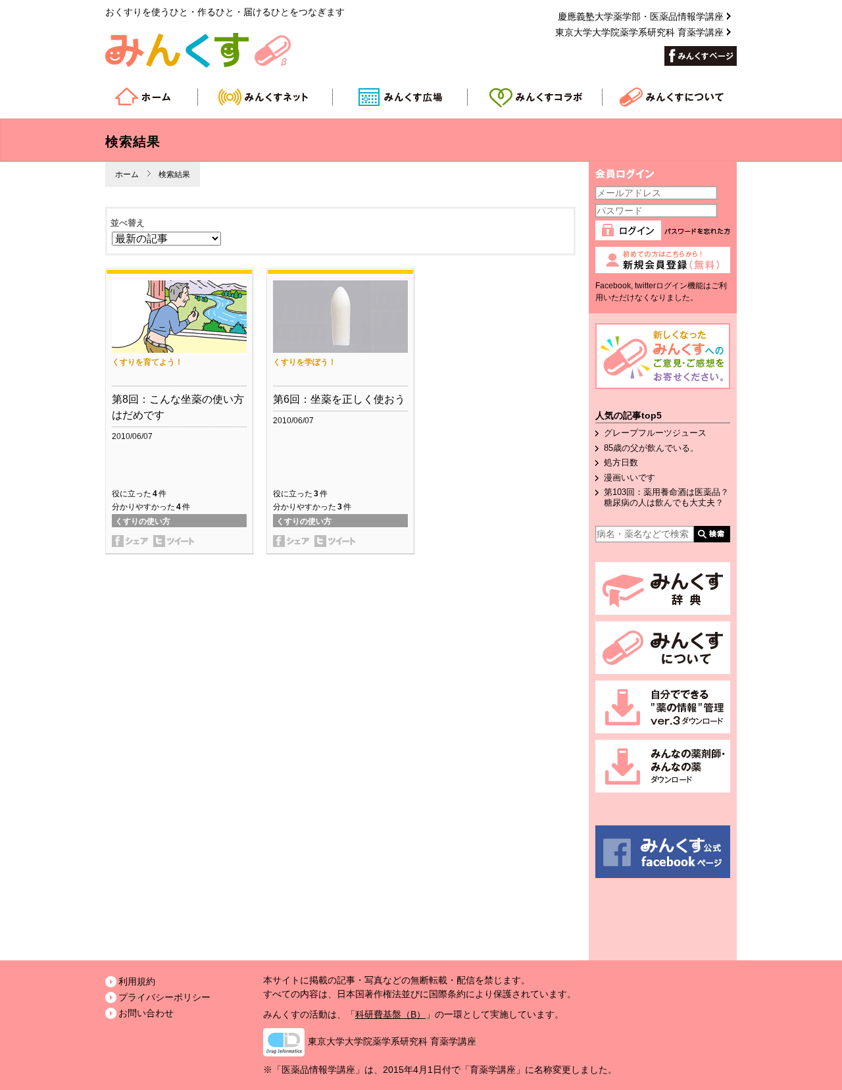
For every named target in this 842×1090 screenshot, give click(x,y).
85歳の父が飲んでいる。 (651, 448)
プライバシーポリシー (164, 997)
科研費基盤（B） (390, 1014)
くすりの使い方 (142, 521)
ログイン (629, 234)
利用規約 (136, 981)
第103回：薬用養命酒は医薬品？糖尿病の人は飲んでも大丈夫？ (666, 497)
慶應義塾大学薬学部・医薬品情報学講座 (641, 16)
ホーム (127, 174)
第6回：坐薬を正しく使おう (339, 399)
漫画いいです (629, 477)
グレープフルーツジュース (655, 433)
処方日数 (621, 462)
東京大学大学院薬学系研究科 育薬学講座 (639, 32)
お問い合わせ (146, 1013)
